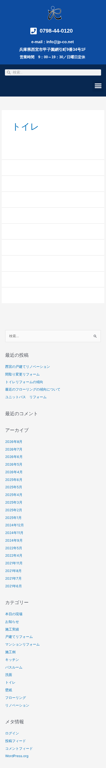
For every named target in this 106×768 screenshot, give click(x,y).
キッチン (12, 660)
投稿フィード (15, 741)
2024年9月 (14, 540)
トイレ (10, 682)
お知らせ (12, 622)
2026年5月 (13, 464)
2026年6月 (14, 457)
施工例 (10, 652)
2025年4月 (13, 495)
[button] (98, 86)
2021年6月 (13, 586)
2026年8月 (13, 442)
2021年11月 (14, 563)
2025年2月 (13, 510)
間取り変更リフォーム (22, 374)
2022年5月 (13, 548)
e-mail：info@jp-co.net (52, 42)
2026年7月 (13, 449)
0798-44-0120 (56, 31)
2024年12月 (14, 525)
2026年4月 (14, 472)
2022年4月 (13, 555)
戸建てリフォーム (19, 637)
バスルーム (13, 667)
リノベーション (17, 705)
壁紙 (8, 690)
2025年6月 (13, 480)
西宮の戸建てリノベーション (27, 367)
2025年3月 (13, 502)
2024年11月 (14, 533)
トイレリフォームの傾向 (24, 382)
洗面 (8, 675)
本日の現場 (13, 614)
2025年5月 (13, 487)
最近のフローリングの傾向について (32, 389)
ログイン (12, 733)
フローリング (15, 698)
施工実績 (12, 629)
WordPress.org (16, 756)
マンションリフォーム (22, 644)
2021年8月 (13, 571)
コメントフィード (19, 748)
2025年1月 (13, 518)
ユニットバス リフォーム (26, 397)
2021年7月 (13, 578)
